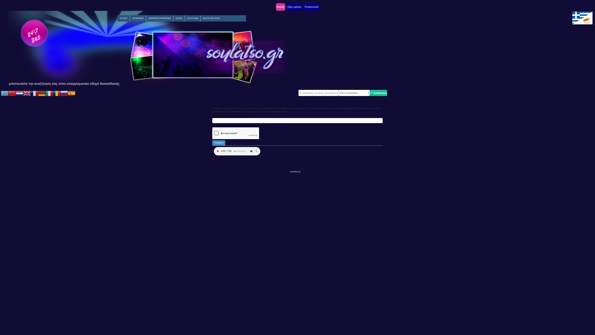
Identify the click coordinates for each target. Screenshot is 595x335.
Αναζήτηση (380, 93)
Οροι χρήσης (294, 7)
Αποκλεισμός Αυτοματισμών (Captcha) (231, 125)
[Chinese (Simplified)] (12, 93)
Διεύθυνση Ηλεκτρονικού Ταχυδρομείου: (232, 116)
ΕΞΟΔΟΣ (123, 18)
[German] (42, 93)
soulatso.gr (295, 171)
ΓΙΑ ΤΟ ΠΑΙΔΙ (192, 18)
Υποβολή (218, 142)
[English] (27, 93)
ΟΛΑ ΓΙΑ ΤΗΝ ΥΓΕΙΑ (211, 18)
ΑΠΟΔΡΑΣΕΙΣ (138, 18)
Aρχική (280, 7)
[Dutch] (19, 93)
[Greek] (4, 93)
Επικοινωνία (311, 7)
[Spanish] (71, 93)
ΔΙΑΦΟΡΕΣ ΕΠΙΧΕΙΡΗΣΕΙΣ (159, 18)
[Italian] (49, 93)
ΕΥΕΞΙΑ (179, 18)
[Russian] (64, 93)
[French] (34, 93)
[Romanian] (56, 93)
